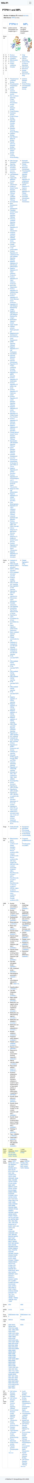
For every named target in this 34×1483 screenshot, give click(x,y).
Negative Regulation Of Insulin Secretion (14, 409)
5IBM (16, 1345)
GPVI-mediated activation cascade (14, 574)
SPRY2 (14, 1286)
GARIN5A (14, 1204)
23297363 (12, 1132)
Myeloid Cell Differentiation (26, 1421)
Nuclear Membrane (25, 71)
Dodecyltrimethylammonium (14, 827)
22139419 (12, 1045)
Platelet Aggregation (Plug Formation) (25, 562)
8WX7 (10, 1388)
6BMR (17, 1348)
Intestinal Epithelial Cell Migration (14, 517)
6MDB (10, 1362)
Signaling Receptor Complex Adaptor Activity (12, 123)
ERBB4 (15, 1192)
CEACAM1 (11, 1178)
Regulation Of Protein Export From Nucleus (14, 415)
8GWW (10, 1374)
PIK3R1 (15, 1255)
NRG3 (14, 1154)
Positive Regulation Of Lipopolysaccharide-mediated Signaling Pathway (14, 255)
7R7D (9, 1369)
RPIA (17, 1270)
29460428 (12, 908)
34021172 (16, 984)
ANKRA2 (26, 1161)
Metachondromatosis (14, 839)
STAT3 (14, 1289)
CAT (16, 1171)
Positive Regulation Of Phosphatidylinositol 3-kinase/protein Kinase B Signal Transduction (14, 481)
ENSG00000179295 (13, 1315)
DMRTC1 (10, 1187)
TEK (15, 1293)
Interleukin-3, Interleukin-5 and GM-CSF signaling (13, 644)
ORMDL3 (15, 1248)
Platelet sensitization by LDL (14, 638)
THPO (22, 1168)
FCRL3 (15, 1195)
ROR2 (10, 1270)
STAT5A (10, 1291)
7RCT (10, 1371)
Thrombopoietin (26, 832)
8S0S (9, 1383)
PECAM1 (11, 1253)
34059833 (12, 966)
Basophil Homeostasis (25, 201)
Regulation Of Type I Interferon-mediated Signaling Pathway (14, 510)
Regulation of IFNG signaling (14, 733)
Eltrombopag (25, 830)
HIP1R (10, 1153)
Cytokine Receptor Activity (24, 80)
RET (15, 1269)
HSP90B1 (11, 1212)
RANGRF (11, 1269)
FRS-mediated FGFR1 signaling (14, 662)
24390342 (12, 1071)
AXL (9, 1166)
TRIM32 (16, 1298)
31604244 (12, 1035)
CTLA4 (10, 1183)
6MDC (14, 1362)
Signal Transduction (13, 183)
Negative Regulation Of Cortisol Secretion (14, 470)
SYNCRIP (11, 1293)
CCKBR (10, 1175)
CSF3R (10, 1182)
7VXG (17, 1371)
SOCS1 (26, 1166)
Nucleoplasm (13, 57)
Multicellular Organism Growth (13, 321)
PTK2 (13, 1264)
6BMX (14, 1352)
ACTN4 (10, 1163)
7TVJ (13, 1371)
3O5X (14, 1326)
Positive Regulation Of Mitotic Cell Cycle (14, 385)
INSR (16, 1219)
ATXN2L (22, 1163)
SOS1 (10, 1286)
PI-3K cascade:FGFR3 (14, 683)
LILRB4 (10, 1229)
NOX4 (10, 1245)
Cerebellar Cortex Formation (13, 241)
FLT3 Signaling (14, 781)
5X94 (16, 1347)
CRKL (10, 1180)
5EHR (10, 1345)
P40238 (22, 1320)
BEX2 (10, 1170)
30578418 (12, 1101)
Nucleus (12, 55)
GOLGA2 (10, 1207)
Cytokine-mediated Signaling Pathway (12, 234)
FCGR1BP (11, 1193)
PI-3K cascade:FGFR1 (14, 657)
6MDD (10, 1364)
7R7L (16, 1369)
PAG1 (10, 1250)
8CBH (17, 1372)
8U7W (17, 1384)
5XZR (10, 1348)
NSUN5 (14, 1245)
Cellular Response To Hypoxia (25, 186)
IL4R (13, 1217)
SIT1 (9, 1281)
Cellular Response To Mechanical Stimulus (13, 530)
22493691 (13, 989)
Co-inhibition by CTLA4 (14, 619)
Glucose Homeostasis (13, 361)
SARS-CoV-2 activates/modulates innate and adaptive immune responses (14, 815)
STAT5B (15, 1291)
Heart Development (13, 207)
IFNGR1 (15, 1216)
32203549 (12, 920)
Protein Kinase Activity (14, 1443)
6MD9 (10, 1360)
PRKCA (16, 1260)
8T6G (16, 1383)
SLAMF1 (13, 1281)
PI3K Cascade (14, 564)
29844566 (12, 1048)
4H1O (13, 1333)
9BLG (13, 1388)
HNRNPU (11, 1211)
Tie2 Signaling (14, 606)
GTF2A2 (15, 1209)
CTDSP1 (15, 1182)
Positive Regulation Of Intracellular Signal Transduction (14, 546)
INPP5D (13, 1219)
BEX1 (15, 1168)
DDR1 (13, 1185)
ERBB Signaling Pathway (12, 343)
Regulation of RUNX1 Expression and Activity (14, 747)
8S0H (16, 1378)
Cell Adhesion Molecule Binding (14, 138)
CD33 (14, 1175)
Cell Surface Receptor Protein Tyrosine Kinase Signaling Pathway (13, 1403)
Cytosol (12, 62)
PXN (14, 1267)
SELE (10, 1272)
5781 (9, 1304)
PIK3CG (10, 1255)
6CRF (10, 1359)
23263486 (12, 1139)
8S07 (13, 1378)
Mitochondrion (14, 60)
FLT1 (9, 1199)
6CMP (10, 1355)
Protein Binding (14, 111)
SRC (9, 1287)
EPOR (10, 1190)
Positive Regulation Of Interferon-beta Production (14, 291)
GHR (9, 1205)
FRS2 (10, 1200)
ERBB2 (14, 1190)
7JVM (10, 1367)
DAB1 (10, 1185)
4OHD (10, 1338)
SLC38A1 (16, 1282)
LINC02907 (11, 1233)
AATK (14, 1161)
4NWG (14, 1337)
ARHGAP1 (13, 1164)
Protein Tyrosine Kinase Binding (14, 155)
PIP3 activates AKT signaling (14, 583)
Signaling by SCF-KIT (13, 592)
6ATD (13, 1348)
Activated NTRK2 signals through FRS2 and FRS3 (14, 757)
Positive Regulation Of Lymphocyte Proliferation (26, 180)
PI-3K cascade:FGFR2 (14, 668)
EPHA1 (10, 1188)
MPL (25, 24)
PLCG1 (10, 1258)
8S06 (9, 1378)
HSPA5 (16, 1212)
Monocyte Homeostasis (25, 168)
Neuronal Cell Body (25, 74)
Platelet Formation (13, 245)
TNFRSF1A (11, 1296)
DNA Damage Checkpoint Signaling (14, 162)
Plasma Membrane (25, 59)
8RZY (10, 1376)
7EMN (13, 1366)
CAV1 (10, 1173)
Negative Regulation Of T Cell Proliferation (14, 349)
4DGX (13, 1331)
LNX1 (16, 1233)
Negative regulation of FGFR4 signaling (13, 720)
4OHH (10, 1340)
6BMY (10, 1354)
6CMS (14, 1357)
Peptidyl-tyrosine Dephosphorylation (14, 328)
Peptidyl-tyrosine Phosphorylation (14, 1448)
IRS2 (13, 1221)
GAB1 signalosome (13, 595)
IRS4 (16, 1221)
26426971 (12, 929)
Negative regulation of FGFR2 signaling (13, 706)
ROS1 (13, 1270)
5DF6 (13, 1343)
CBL (13, 1173)
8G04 (21, 1325)
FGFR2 (10, 1197)
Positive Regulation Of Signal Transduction (14, 228)
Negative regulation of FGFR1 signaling (13, 699)
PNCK (14, 1258)
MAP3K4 (14, 1234)
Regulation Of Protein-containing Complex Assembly (14, 367)
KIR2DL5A (11, 1224)
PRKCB (10, 1262)
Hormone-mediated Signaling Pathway (12, 221)
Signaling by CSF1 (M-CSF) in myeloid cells (14, 794)
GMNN (13, 1205)
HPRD (13, 18)
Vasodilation (13, 354)
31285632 (12, 1040)
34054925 (12, 1146)
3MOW (10, 1326)
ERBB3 (10, 1192)
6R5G (13, 1364)
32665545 (24, 908)
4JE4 (9, 1335)
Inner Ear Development (13, 458)
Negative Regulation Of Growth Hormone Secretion (14, 497)
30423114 (12, 1069)
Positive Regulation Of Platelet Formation (26, 192)
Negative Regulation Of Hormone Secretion (14, 428)
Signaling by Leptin (13, 616)
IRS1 (9, 1221)
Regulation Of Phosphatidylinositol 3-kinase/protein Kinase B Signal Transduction (26, 1446)
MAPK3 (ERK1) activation (14, 566)
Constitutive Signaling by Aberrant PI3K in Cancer (14, 610)
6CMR (10, 1357)
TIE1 (9, 1294)
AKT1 (14, 1163)
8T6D (13, 1383)
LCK (17, 1226)
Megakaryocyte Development (14, 334)
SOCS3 (13, 1284)
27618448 (12, 1001)
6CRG (13, 1359)
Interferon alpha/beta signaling (13, 763)
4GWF (10, 1333)
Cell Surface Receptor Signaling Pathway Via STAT (25, 1427)
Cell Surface (25, 67)
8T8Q (13, 1384)
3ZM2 (13, 1330)
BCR (12, 1166)
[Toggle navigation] (30, 3)
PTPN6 (10, 1267)
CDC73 (10, 1176)
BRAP (16, 1151)
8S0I (9, 1379)
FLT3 (13, 1199)
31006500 (12, 996)
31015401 (12, 1011)
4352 (21, 1304)
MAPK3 (16, 1236)
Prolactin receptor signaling (12, 579)
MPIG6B (10, 1240)
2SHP (10, 1325)
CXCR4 (15, 1183)
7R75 (16, 1367)
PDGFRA (14, 1250)
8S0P (13, 1381)
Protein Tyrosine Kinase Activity (14, 1423)
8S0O (10, 1381)
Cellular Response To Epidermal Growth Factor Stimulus (14, 538)
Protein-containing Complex (13, 65)
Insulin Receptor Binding (12, 107)
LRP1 (9, 1234)
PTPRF (22, 1153)
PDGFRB (11, 1252)
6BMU (10, 1350)
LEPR (10, 1228)
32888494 (12, 1043)
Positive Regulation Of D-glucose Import (14, 392)
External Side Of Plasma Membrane (25, 63)
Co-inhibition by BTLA (14, 822)
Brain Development (13, 204)
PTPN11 (13, 24)
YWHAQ (26, 1168)
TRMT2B (10, 1299)
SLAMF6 (10, 1282)
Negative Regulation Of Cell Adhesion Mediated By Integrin (14, 314)
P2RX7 (10, 1156)
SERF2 (14, 1272)
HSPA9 (10, 1214)
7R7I (13, 1369)
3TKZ (9, 1328)
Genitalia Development (13, 455)
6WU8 (10, 1366)
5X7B (13, 1347)
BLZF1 (14, 1170)
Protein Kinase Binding (14, 117)
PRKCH (15, 1262)
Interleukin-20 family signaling (14, 739)
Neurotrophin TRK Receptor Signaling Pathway (14, 443)
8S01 (13, 1376)
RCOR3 (15, 1156)
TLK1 (12, 1294)
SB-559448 (25, 828)
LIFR (13, 1228)
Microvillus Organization (13, 286)
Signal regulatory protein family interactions (13, 627)
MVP (9, 1243)
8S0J (12, 1379)
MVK (13, 1153)
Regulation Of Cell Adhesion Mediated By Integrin (14, 306)
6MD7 (17, 1359)
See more (11, 1452)
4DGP (10, 1331)
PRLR (10, 1264)
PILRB (14, 1257)
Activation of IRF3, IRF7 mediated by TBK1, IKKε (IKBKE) (13, 775)
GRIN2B (10, 1209)
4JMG (16, 1335)
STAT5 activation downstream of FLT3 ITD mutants (14, 801)
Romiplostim (25, 827)
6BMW (10, 1352)
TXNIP (10, 1301)
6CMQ (14, 1355)
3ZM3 (17, 1330)
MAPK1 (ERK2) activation (14, 569)
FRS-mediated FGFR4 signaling (14, 688)
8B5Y (13, 1372)
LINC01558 (11, 1231)
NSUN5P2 (11, 1246)
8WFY (13, 1386)
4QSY (13, 1342)
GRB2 (15, 1207)
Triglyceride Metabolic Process (13, 179)
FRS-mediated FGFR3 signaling (14, 678)
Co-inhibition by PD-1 (14, 622)
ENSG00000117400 (25, 1315)
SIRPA (16, 1279)
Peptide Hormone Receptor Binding (12, 144)
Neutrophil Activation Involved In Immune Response (13, 169)
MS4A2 (15, 1241)
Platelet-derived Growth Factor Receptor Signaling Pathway (14, 435)
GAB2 (13, 1202)
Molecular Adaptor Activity (12, 150)
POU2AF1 (11, 1260)
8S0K (16, 1379)
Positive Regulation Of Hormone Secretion (14, 421)
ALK (17, 1163)
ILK (9, 1219)
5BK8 (9, 1343)
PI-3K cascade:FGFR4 (14, 693)
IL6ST (17, 1217)
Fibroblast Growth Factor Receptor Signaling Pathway (14, 213)
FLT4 (16, 1199)
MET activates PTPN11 (14, 742)
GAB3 (10, 1204)
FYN (16, 1200)
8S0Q (16, 1381)
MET (13, 1238)
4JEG (13, 1335)
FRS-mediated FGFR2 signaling (14, 673)
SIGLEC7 (11, 1279)
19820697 (12, 977)
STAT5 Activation (13, 783)
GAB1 (10, 1202)
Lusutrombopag (26, 835)
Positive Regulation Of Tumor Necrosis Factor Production (14, 299)
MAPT (10, 1238)
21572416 (13, 924)
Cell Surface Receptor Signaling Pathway (13, 1393)
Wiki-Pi (4, 3)
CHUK (16, 1178)
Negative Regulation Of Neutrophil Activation (14, 554)
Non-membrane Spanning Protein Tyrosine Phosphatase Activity (14, 100)
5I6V (13, 1345)
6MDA (13, 1360)
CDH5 (14, 1176)
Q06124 (10, 1320)
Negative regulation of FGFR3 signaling (13, 713)
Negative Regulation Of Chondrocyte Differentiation (14, 264)
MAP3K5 (10, 1236)
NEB (13, 1243)
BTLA (10, 1171)
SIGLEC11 (11, 1275)
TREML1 (10, 1298)
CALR (13, 1171)
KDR (16, 1223)
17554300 (13, 1136)
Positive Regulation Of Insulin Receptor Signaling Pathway (14, 400)
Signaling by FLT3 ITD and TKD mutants (14, 808)
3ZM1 (10, 1330)
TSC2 (15, 1299)
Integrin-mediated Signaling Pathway (12, 197)
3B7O (13, 1325)
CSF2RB (14, 1180)
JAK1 (9, 1223)
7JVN (13, 1367)
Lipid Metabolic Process (14, 175)
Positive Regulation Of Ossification (14, 379)
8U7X (9, 1386)
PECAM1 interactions (13, 604)
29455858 (12, 948)
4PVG (10, 1342)
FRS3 (13, 1200)
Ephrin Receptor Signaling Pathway (12, 450)
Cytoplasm (13, 58)
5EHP (16, 1343)
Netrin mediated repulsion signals (14, 633)
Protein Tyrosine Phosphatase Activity (13, 91)
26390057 (12, 934)
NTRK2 (10, 1248)
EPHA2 (15, 1188)
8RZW (14, 1374)
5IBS (9, 1347)
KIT (16, 1224)
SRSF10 (13, 1287)
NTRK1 (16, 1246)
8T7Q (9, 1384)
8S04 (16, 1376)
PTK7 (14, 1265)
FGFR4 (15, 1197)
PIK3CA (16, 1253)
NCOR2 (10, 1154)
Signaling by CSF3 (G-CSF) (14, 786)
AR (9, 1164)
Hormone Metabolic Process (12, 357)
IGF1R (10, 1217)
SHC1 (16, 1274)
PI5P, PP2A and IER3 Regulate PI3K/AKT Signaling (13, 727)
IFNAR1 (10, 1216)
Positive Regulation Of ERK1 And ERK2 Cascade (14, 523)
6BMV (14, 1350)
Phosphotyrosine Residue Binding (14, 80)
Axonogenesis (14, 202)
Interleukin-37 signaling (13, 752)
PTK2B (10, 1265)
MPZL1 (10, 1241)
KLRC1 (10, 1226)
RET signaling (14, 736)
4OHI (13, 1340)
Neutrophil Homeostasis (25, 161)
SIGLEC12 (11, 1277)
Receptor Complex (12, 1428)
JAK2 (13, 1223)
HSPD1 (15, 1214)
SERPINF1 (11, 1274)
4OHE (13, 1338)
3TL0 (13, 1328)
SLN (9, 1284)
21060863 (13, 1064)
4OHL (16, 1340)
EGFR (15, 1187)
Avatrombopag (26, 833)
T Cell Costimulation (14, 248)
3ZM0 (16, 1328)
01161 (22, 1309)
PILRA (10, 1257)
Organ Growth (14, 325)
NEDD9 (16, 1243)
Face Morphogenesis (14, 503)
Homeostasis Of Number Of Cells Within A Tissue (14, 463)
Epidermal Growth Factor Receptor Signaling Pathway (14, 189)
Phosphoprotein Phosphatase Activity (14, 85)
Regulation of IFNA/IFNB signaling (13, 768)
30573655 (12, 1095)
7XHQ (10, 1372)
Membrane (25, 68)
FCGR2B (10, 1195)
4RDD (17, 1342)
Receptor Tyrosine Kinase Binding (14, 130)
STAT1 (10, 1289)
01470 (10, 1309)
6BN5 (13, 1354)
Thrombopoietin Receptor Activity (26, 87)
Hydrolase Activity (13, 114)
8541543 (25, 15)
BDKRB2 (10, 1168)
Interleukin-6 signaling (13, 561)
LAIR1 (14, 1226)
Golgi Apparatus (25, 56)
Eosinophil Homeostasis (25, 197)
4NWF (10, 1337)
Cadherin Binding (12, 134)
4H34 (17, 1333)
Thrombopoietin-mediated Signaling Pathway (26, 173)
